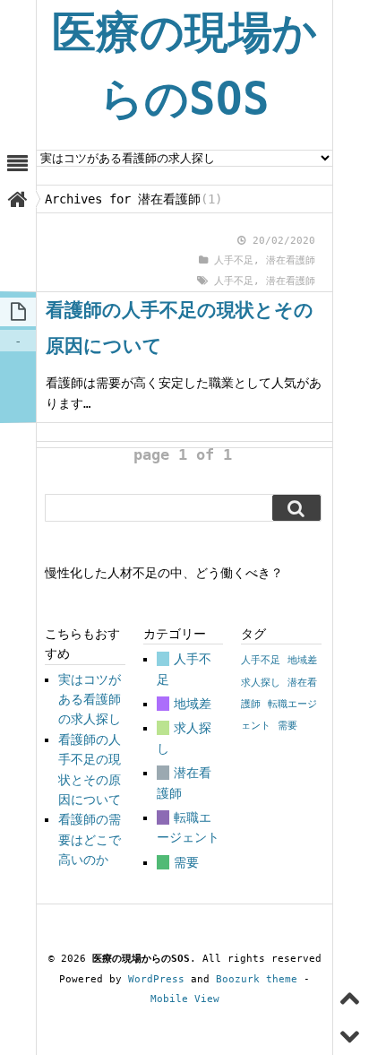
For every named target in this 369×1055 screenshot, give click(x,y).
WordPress (156, 979)
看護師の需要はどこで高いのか (89, 839)
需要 (186, 862)
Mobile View (184, 999)
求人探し (260, 682)
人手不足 (233, 260)
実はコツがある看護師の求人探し (89, 699)
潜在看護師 (290, 260)
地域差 (192, 703)
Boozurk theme (256, 979)
